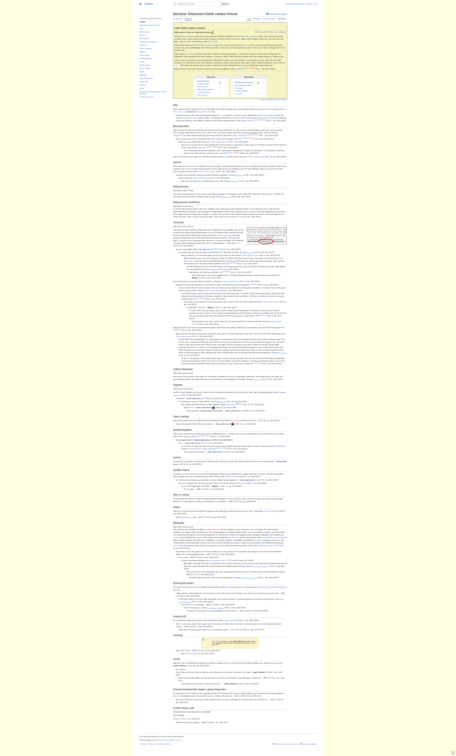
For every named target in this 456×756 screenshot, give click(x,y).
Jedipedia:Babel (239, 118)
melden (235, 135)
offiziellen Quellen (204, 45)
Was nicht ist (243, 85)
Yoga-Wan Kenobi (205, 249)
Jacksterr (176, 719)
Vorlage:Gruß (178, 135)
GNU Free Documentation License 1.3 (170, 740)
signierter (270, 109)
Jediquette (239, 88)
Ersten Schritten (251, 36)
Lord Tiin (239, 69)
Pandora (232, 175)
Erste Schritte (203, 87)
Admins (205, 347)
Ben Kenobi (231, 404)
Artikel (253, 68)
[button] (140, 4)
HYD (240, 404)
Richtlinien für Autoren (244, 82)
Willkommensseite (187, 36)
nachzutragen (178, 545)
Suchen (225, 4)
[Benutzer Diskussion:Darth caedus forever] (203, 398)
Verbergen (157, 18)
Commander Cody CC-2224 (268, 545)
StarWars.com (234, 537)
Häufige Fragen (203, 84)
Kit (228, 264)
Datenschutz (143, 744)
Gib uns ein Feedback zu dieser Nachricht (273, 99)
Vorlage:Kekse (185, 517)
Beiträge (199, 112)
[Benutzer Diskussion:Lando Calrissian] (187, 666)
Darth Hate (235, 476)
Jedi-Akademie (280, 446)
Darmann (262, 587)
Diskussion (239, 175)
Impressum (152, 744)
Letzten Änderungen (224, 235)
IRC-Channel (213, 42)
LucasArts (177, 537)
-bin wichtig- (257, 566)
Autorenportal (188, 42)
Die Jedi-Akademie (195, 449)
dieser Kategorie (269, 115)
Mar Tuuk (215, 641)
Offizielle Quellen (241, 91)
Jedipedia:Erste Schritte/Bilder (267, 118)
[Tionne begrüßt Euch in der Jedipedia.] (270, 32)
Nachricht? (246, 68)
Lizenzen (238, 94)
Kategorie (243, 45)
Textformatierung (204, 92)
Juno (238, 217)
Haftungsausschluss (164, 744)
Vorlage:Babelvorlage (189, 118)
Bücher (216, 501)
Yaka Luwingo (235, 420)
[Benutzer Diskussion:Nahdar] (199, 278)
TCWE (205, 486)
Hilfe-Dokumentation (205, 89)
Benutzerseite (190, 54)
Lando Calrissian (271, 511)
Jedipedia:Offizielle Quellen (272, 537)
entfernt (189, 605)
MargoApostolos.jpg (212, 529)
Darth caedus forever (180, 112)
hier (181, 624)
